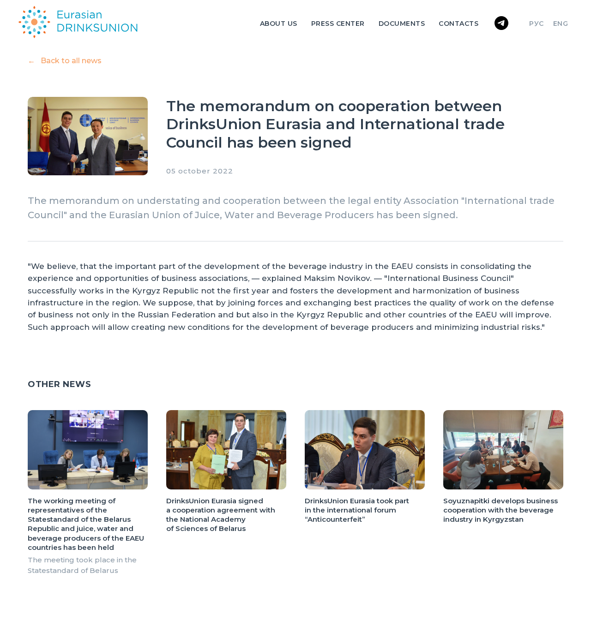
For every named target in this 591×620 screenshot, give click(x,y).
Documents (402, 23)
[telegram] (501, 23)
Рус (536, 23)
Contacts (458, 23)
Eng (560, 23)
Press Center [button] (338, 23)
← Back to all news (65, 60)
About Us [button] (278, 23)
